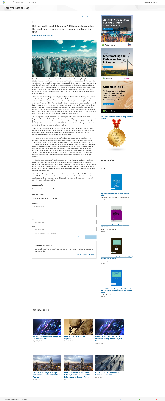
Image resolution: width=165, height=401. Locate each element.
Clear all (80, 237)
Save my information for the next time (45, 233)
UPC (34, 22)
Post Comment (91, 237)
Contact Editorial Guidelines (85, 254)
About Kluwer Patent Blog (12, 399)
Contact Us (24, 399)
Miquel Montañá (37, 35)
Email (34, 226)
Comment (35, 203)
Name (34, 219)
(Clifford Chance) (48, 35)
